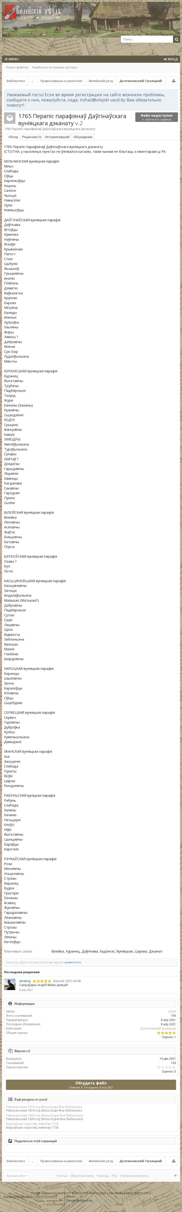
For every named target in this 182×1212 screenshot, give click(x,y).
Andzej (25, 981)
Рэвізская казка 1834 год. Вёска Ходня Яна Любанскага (44, 1115)
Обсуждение (82, 137)
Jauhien (44, 962)
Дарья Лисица (29, 962)
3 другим (58, 962)
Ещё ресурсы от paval (30, 1099)
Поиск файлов (17, 67)
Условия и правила (134, 1176)
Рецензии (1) (31, 137)
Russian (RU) (16, 1176)
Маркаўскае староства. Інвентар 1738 (32, 1124)
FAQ (114, 1176)
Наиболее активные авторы (54, 67)
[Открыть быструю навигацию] (174, 80)
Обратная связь (82, 1176)
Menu (13, 59)
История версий (57, 137)
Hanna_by (12, 962)
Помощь (103, 1176)
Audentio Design (104, 1200)
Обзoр (13, 137)
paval (172, 1011)
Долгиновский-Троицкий (158, 1028)
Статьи (62, 1176)
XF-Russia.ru (25, 1197)
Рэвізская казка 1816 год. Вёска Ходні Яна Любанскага (44, 1107)
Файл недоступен (157, 117)
